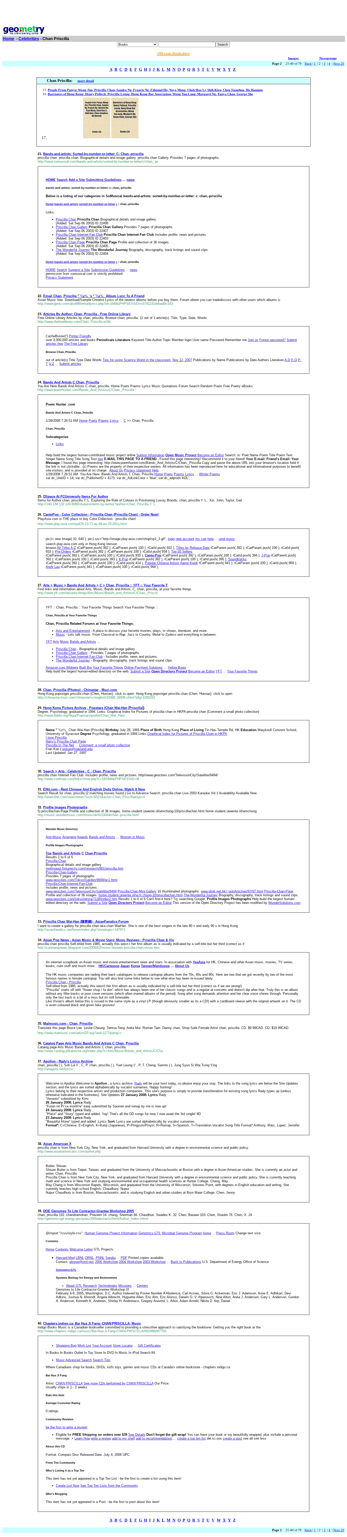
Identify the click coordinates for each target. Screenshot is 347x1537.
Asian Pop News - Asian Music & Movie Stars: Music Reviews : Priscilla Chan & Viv (108, 940)
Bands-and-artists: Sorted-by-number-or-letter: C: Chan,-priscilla (93, 154)
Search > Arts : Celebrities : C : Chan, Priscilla (79, 771)
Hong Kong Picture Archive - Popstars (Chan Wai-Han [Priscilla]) (93, 708)
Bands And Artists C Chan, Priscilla (71, 382)
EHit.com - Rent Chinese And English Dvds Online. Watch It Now (94, 789)
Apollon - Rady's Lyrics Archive (68, 1061)
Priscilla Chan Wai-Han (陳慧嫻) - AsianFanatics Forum (86, 921)
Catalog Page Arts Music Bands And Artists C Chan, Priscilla (91, 1043)
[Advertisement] (173, 13)
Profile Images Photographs (65, 807)
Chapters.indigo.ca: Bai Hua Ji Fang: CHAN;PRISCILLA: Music (92, 1323)
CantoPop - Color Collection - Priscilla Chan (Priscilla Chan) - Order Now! (101, 514)
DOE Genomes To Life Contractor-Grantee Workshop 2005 (88, 1211)
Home (8, 39)
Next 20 (338, 63)
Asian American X (57, 1144)
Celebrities (29, 39)
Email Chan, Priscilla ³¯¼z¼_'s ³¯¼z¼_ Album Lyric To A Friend (94, 296)
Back (308, 63)
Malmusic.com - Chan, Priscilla (67, 1023)
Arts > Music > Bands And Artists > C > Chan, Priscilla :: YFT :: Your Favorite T (105, 585)
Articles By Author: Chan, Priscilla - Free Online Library (87, 314)
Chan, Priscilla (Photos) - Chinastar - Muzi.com (80, 690)
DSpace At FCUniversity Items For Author (75, 496)
